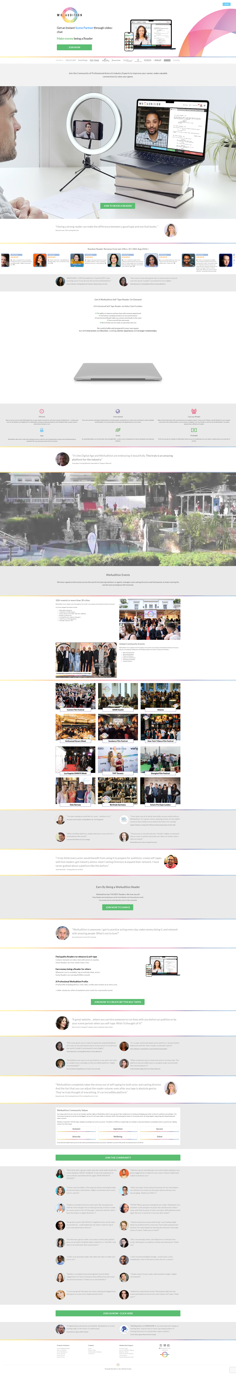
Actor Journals (61, 1353)
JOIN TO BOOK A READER (118, 205)
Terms (90, 1348)
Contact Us (91, 1353)
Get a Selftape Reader (63, 1348)
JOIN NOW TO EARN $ (118, 907)
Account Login (123, 1348)
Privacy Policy (92, 1350)
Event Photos (61, 1357)
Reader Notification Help (126, 1357)
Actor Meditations (62, 1352)
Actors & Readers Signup (126, 1350)
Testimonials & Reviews (95, 1352)
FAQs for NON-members (126, 1353)
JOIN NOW (74, 47)
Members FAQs (123, 1352)
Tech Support (123, 1355)
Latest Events (61, 1355)
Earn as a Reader (61, 1350)
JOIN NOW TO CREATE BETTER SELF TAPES (117, 1002)
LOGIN (227, 4)
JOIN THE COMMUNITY (118, 1157)
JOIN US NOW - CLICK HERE (118, 1313)
